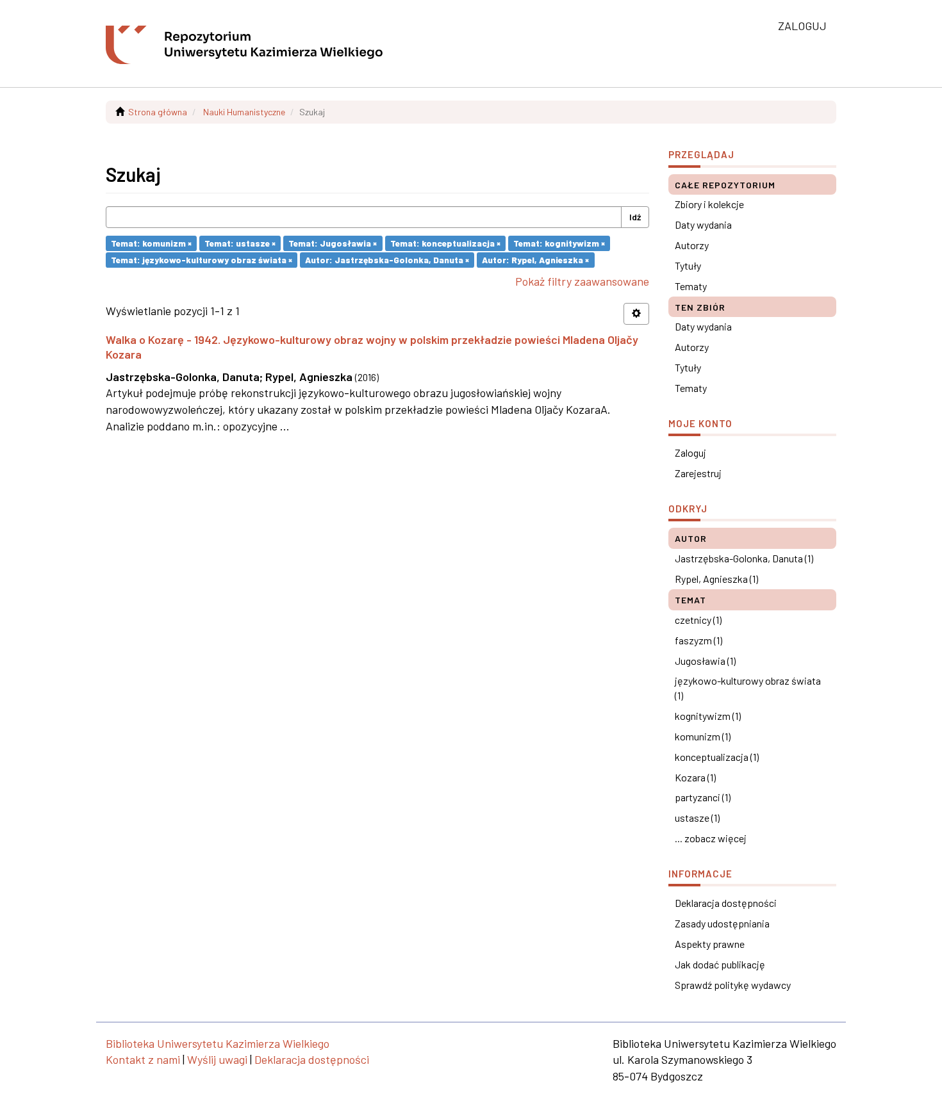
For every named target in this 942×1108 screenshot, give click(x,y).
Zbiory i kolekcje (709, 204)
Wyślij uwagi (217, 1059)
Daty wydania (703, 224)
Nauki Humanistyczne (244, 111)
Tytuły (688, 265)
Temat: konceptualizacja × (445, 243)
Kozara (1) (695, 777)
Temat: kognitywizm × (559, 243)
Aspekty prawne (710, 944)
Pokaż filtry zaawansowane (582, 281)
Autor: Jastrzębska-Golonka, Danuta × (387, 259)
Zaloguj (690, 452)
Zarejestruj (698, 473)
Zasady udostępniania (722, 923)
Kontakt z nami (143, 1059)
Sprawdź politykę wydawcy (733, 985)
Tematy (691, 286)
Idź (635, 216)
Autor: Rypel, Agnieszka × (535, 259)
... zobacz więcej (711, 838)
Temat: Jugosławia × (332, 243)
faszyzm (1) (698, 640)
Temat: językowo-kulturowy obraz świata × (201, 259)
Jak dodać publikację (720, 964)
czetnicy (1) (698, 620)
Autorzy (692, 245)
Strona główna (157, 111)
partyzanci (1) (703, 797)
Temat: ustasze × (240, 243)
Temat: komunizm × (151, 243)
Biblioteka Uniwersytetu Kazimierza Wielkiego (217, 1043)
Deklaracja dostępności (726, 903)
